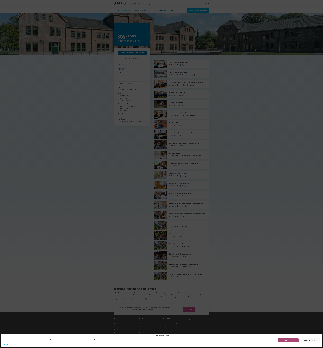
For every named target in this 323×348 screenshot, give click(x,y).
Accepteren (288, 340)
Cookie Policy (6, 345)
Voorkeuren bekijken (310, 340)
